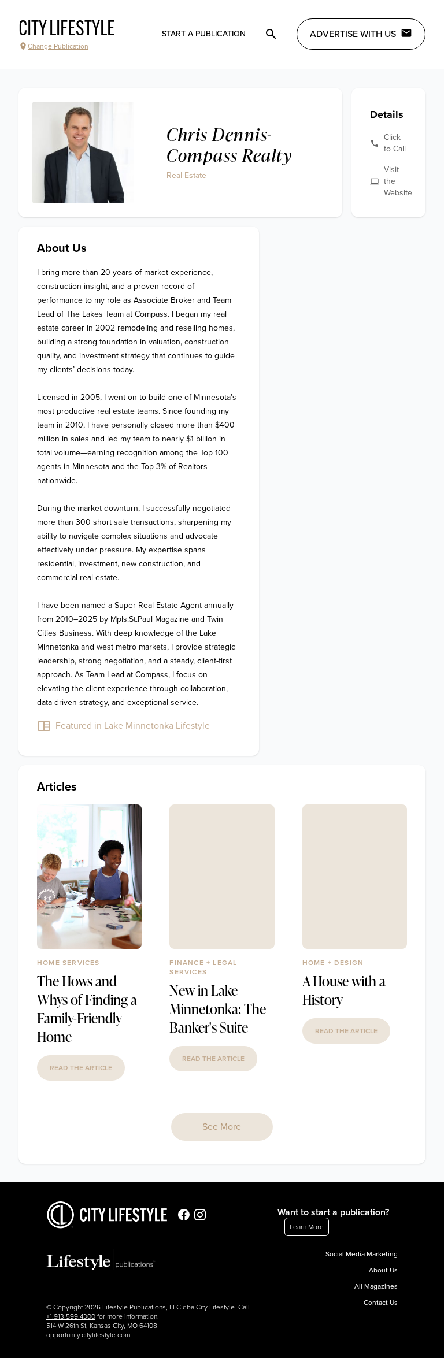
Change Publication (58, 46)
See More (221, 1127)
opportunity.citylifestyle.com (88, 1335)
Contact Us (381, 1302)
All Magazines (376, 1286)
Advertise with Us (353, 34)
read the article (81, 1068)
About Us (383, 1270)
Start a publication (204, 34)
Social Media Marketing (361, 1254)
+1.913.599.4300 (70, 1316)
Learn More (307, 1227)
